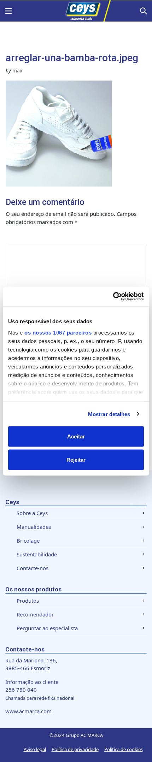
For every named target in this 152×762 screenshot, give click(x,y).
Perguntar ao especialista (47, 628)
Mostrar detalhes (109, 414)
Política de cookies (123, 749)
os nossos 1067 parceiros (58, 332)
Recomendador (35, 614)
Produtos (28, 600)
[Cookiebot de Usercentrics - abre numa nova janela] (113, 296)
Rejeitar (76, 459)
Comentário (29, 236)
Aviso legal (35, 749)
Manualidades (34, 526)
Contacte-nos (32, 568)
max (17, 70)
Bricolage (28, 540)
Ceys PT (76, 11)
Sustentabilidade (37, 554)
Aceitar (76, 436)
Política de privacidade (75, 749)
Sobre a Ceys (32, 512)
